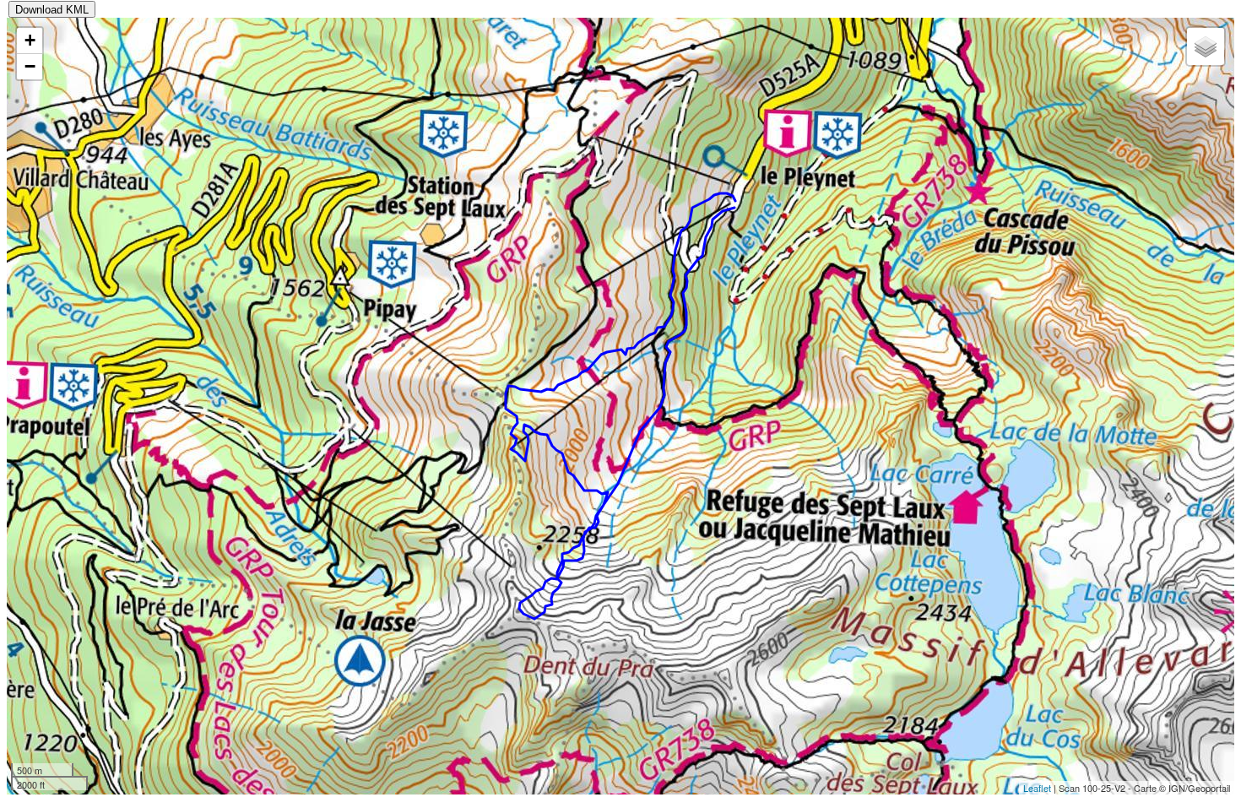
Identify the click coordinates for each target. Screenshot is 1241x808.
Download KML (52, 9)
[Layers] (1205, 46)
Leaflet (1037, 787)
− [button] (29, 66)
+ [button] (29, 40)
